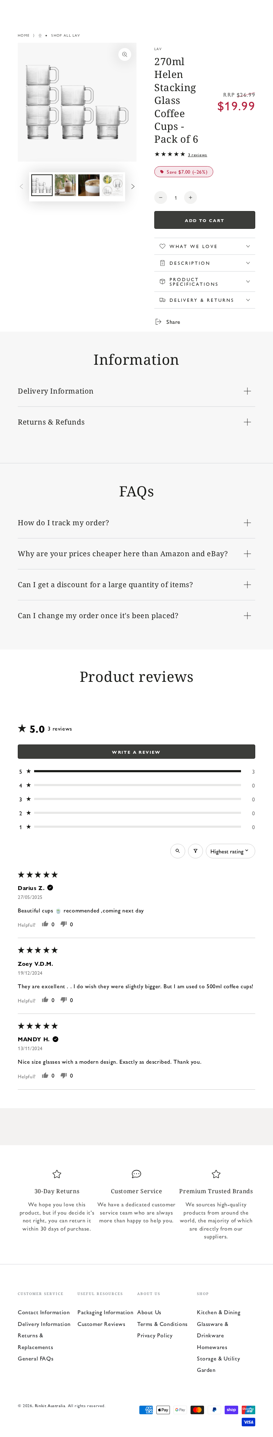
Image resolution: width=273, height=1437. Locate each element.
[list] (136, 1207)
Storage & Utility (218, 1358)
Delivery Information (44, 1324)
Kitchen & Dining (219, 1312)
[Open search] (177, 851)
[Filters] (195, 851)
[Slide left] (21, 187)
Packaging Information (105, 1312)
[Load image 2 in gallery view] (65, 185)
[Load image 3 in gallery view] (89, 185)
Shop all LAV (65, 35)
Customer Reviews (101, 1324)
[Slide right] (133, 187)
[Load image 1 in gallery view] (42, 185)
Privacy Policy (154, 1335)
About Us (149, 1312)
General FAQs (35, 1358)
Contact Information (44, 1312)
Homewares (212, 1347)
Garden (206, 1369)
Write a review (136, 752)
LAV (158, 48)
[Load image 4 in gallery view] (112, 185)
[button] (136, 771)
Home (24, 35)
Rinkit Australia (50, 1405)
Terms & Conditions (162, 1324)
